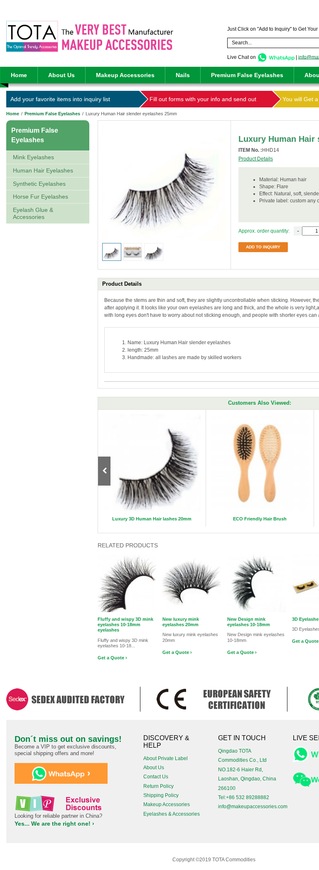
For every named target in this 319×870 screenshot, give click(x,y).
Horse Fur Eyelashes (40, 196)
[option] (152, 468)
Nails (183, 75)
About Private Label (165, 758)
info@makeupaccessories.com (252, 806)
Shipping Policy (161, 795)
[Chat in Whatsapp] (275, 57)
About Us (61, 75)
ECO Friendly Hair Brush (260, 518)
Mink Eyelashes (33, 157)
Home (19, 75)
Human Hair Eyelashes (43, 170)
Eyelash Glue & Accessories (33, 213)
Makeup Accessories (125, 75)
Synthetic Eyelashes (39, 183)
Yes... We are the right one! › (54, 823)
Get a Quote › (112, 657)
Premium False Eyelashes (247, 75)
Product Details (255, 159)
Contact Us (155, 777)
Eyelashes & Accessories (171, 814)
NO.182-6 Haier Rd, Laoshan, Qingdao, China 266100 (247, 779)
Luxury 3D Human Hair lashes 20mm (151, 518)
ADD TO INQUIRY (263, 247)
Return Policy (158, 786)
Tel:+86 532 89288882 (243, 797)
